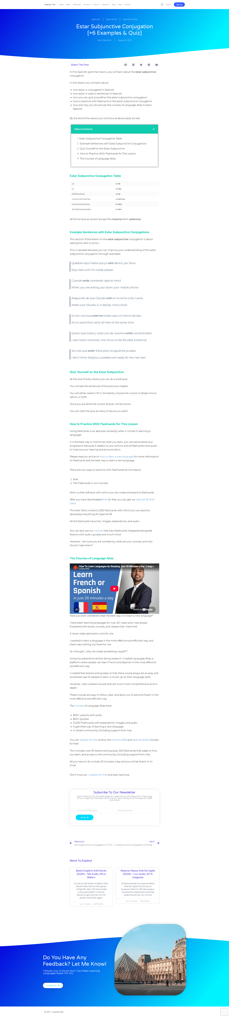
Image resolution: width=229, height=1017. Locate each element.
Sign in (168, 4)
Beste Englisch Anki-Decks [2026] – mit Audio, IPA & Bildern (91, 874)
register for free (89, 739)
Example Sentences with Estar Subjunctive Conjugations (113, 143)
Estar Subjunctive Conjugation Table (100, 138)
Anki (104, 499)
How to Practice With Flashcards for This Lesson (108, 153)
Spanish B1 (111, 19)
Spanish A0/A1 (140, 739)
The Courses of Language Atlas (98, 158)
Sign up (179, 4)
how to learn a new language (117, 456)
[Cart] (162, 4)
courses (98, 530)
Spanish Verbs (130, 19)
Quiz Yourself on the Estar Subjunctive (102, 148)
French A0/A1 (119, 739)
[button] (125, 64)
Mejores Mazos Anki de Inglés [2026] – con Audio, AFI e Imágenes (138, 874)
